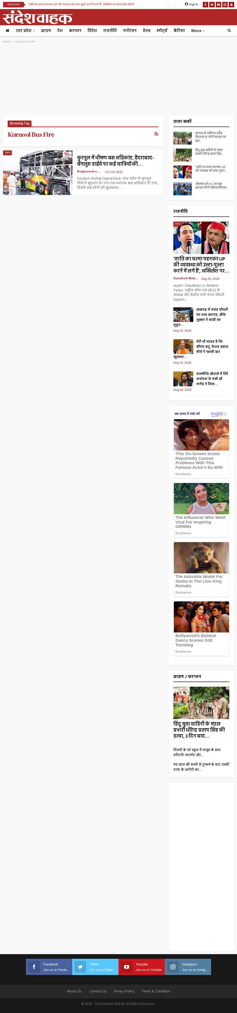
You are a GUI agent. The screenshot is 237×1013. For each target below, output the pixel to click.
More (196, 31)
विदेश (92, 31)
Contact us (98, 991)
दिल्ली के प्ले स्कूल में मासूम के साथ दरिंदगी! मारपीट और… (196, 752)
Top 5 (7, 153)
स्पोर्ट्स (161, 31)
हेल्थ (146, 31)
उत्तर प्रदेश (23, 31)
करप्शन (75, 31)
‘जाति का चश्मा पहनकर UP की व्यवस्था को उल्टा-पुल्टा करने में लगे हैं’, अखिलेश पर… (201, 265)
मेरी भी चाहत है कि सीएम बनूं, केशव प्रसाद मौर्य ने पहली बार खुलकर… (200, 349)
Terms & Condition (155, 991)
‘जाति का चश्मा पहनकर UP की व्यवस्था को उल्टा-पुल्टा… (211, 169)
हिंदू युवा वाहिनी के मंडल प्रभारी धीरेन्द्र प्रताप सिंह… (209, 152)
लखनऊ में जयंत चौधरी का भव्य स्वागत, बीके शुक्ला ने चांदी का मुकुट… (200, 317)
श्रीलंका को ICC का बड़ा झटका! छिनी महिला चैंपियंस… (212, 186)
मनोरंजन (130, 31)
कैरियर (179, 31)
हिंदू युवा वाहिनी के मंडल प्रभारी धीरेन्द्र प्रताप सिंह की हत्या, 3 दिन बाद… (199, 730)
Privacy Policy (124, 991)
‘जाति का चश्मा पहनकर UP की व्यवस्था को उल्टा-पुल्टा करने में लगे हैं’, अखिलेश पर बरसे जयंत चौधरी (81, 4)
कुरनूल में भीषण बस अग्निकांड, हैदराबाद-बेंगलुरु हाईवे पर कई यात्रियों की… (115, 161)
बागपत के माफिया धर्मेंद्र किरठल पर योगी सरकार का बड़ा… (210, 137)
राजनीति (110, 31)
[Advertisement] (118, 81)
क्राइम (46, 31)
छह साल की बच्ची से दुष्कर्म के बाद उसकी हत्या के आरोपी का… (201, 767)
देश (60, 31)
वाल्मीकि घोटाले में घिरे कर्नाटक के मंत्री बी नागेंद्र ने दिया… (212, 379)
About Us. (74, 991)
